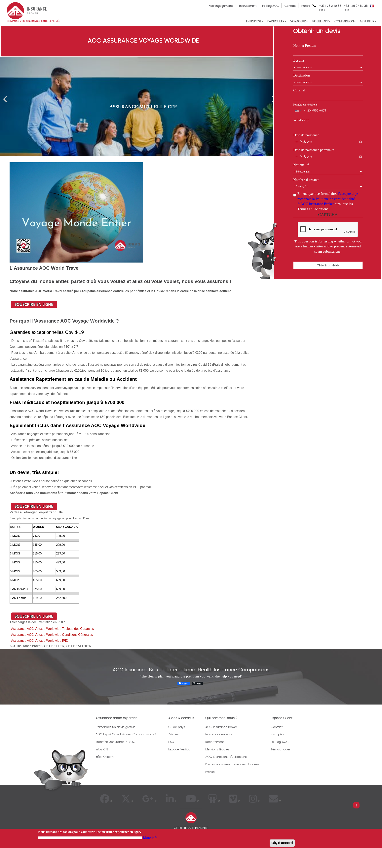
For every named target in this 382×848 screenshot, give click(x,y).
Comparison (344, 21)
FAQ (171, 741)
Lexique (173, 749)
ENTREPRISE (253, 21)
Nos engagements (221, 6)
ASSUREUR (367, 21)
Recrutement (247, 6)
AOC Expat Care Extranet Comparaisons (125, 734)
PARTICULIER (275, 21)
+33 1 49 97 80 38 (356, 6)
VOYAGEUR (298, 21)
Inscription (278, 734)
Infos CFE (102, 749)
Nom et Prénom (304, 45)
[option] (143, 106)
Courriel (299, 90)
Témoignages (281, 749)
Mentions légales (217, 749)
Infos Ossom (105, 756)
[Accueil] (27, 10)
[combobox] (298, 111)
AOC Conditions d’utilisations (226, 756)
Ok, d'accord (282, 843)
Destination (301, 75)
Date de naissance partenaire (313, 150)
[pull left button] (356, 805)
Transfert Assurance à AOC (115, 741)
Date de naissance (306, 135)
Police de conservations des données (232, 764)
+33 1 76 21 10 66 (330, 8)
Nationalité (301, 165)
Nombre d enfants (306, 180)
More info (150, 837)
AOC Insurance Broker (221, 727)
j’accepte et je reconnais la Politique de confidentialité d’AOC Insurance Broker (327, 199)
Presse (305, 6)
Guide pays (176, 727)
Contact (290, 6)
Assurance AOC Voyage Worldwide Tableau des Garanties (52, 628)
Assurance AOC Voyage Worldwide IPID (39, 640)
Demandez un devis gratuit (115, 727)
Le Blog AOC (270, 6)
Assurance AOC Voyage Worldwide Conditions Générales (52, 634)
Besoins (299, 60)
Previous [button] (5, 99)
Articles (173, 734)
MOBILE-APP (320, 21)
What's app (301, 120)
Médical (185, 749)
